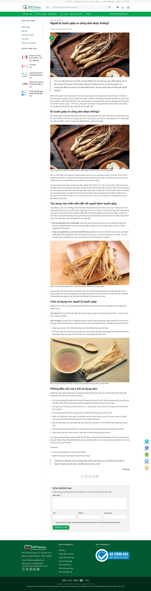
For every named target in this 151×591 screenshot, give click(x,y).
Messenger (147, 463)
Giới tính (24, 31)
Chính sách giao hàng (66, 568)
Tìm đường (146, 443)
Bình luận (57, 495)
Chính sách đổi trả (94, 1)
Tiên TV (69, 29)
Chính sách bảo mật (108, 1)
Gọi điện (147, 457)
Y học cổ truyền (56, 20)
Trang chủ (27, 14)
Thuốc (88, 14)
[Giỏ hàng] (128, 7)
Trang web (108, 513)
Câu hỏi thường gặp (65, 561)
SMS (147, 470)
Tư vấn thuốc (40, 14)
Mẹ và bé (25, 39)
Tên (55, 513)
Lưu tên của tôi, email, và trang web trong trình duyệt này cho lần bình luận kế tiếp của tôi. (88, 522)
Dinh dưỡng (26, 27)
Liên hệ (118, 1)
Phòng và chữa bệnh (29, 43)
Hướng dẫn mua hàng (66, 554)
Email (81, 513)
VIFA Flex (64, 14)
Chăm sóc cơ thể (27, 35)
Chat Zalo (146, 450)
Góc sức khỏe (76, 14)
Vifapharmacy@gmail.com (35, 560)
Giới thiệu (69, 1)
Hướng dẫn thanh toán (80, 1)
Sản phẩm (52, 14)
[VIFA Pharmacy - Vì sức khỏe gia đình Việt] (32, 7)
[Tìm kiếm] (109, 7)
